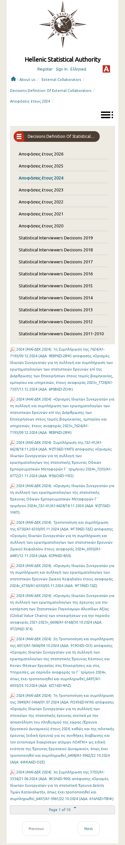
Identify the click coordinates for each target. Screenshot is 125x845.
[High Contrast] (106, 69)
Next (88, 829)
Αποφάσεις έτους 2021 (41, 213)
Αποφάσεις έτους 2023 (41, 189)
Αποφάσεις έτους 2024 (30, 101)
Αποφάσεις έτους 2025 (41, 165)
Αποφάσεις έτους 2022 (41, 201)
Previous (36, 829)
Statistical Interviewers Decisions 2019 (56, 237)
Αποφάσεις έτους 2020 (41, 225)
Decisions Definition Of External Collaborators (50, 91)
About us (27, 80)
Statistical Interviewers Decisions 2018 (56, 249)
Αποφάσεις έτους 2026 (41, 153)
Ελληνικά (78, 69)
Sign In (62, 69)
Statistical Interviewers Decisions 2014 (56, 297)
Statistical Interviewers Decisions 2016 (56, 273)
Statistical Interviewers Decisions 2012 (56, 321)
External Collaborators (61, 80)
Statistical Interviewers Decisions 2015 (56, 285)
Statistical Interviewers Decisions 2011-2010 (61, 333)
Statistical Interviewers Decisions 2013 (56, 309)
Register (45, 69)
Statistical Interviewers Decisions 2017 (56, 261)
